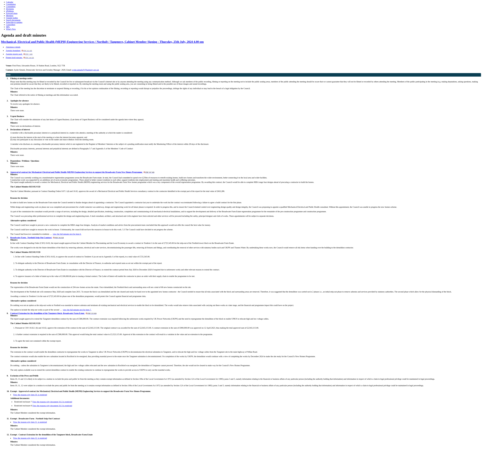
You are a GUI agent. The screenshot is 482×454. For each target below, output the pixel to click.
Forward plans (11, 13)
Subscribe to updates (14, 22)
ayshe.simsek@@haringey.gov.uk (85, 70)
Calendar (9, 2)
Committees (10, 7)
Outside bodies (12, 18)
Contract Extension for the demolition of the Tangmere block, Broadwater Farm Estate (53, 313)
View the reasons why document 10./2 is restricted (52, 402)
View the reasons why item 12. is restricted (30, 438)
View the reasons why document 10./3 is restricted (52, 406)
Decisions (10, 9)
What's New (11, 29)
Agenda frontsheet (19, 51)
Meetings (9, 16)
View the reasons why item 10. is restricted (30, 395)
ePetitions (10, 11)
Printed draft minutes (20, 58)
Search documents (13, 20)
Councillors (10, 25)
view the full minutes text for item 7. (77, 310)
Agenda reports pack (19, 54)
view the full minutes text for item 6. (67, 234)
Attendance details (13, 47)
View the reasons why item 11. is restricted (30, 422)
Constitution (11, 4)
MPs (8, 27)
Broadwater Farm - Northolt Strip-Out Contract (37, 238)
